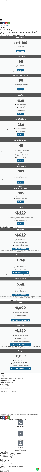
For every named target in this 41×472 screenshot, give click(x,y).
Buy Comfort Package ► (20, 320)
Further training (6, 457)
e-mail (20, 447)
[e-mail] (20, 443)
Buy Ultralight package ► (20, 368)
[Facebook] (3, 23)
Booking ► (20, 51)
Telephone (20, 426)
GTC (1, 465)
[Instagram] (1, 23)
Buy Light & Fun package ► (20, 344)
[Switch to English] (7, 25)
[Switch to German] (2, 25)
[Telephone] (20, 422)
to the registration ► (20, 248)
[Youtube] (6, 23)
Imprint (2, 462)
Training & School (6, 455)
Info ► (20, 70)
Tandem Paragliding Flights (10, 454)
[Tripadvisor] (9, 23)
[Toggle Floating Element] (37, 469)
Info (1, 458)
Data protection (6, 463)
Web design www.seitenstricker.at (13, 420)
